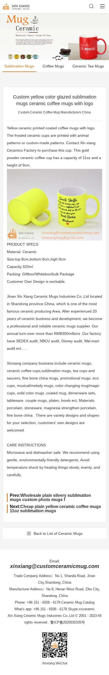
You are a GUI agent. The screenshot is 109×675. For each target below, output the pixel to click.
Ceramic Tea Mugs (88, 66)
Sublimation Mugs (19, 66)
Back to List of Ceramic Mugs (58, 533)
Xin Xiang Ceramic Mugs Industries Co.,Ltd (41, 616)
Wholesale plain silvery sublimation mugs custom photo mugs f (50, 497)
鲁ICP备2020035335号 (67, 622)
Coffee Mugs (53, 66)
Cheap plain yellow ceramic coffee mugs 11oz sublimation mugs (55, 508)
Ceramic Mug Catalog (77, 602)
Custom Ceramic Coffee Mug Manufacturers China (54, 112)
